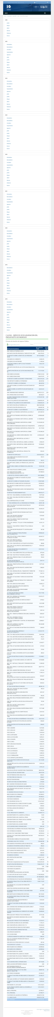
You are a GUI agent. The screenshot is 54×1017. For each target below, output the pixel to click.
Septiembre (10, 52)
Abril (8, 28)
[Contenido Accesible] (35, 2)
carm (18, 15)
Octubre (9, 49)
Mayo (8, 25)
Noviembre (9, 47)
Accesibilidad (46, 1009)
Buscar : (31, 344)
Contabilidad (9, 15)
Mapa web (46, 1010)
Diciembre (9, 44)
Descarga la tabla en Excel (13, 344)
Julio (8, 57)
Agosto (9, 54)
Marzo (8, 30)
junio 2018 (14, 15)
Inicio (5, 15)
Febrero (9, 33)
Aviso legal (39, 1009)
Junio (8, 23)
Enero (8, 35)
